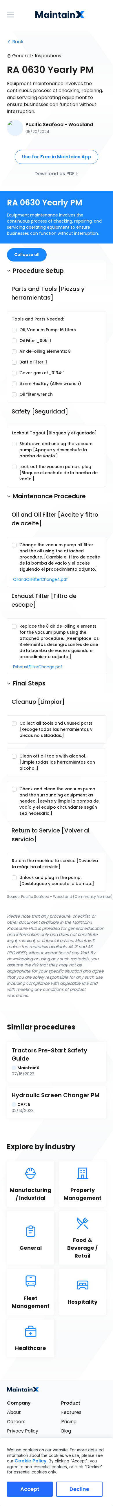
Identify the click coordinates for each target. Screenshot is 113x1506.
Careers (16, 1421)
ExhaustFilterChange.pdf (35, 667)
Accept (29, 1489)
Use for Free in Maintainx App (56, 156)
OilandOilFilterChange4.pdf (35, 579)
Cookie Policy (30, 1460)
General (21, 55)
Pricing (68, 1421)
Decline (79, 1489)
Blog (66, 1431)
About (14, 1412)
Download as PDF (54, 173)
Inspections (48, 55)
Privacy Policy (22, 1431)
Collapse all (26, 254)
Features (71, 1412)
